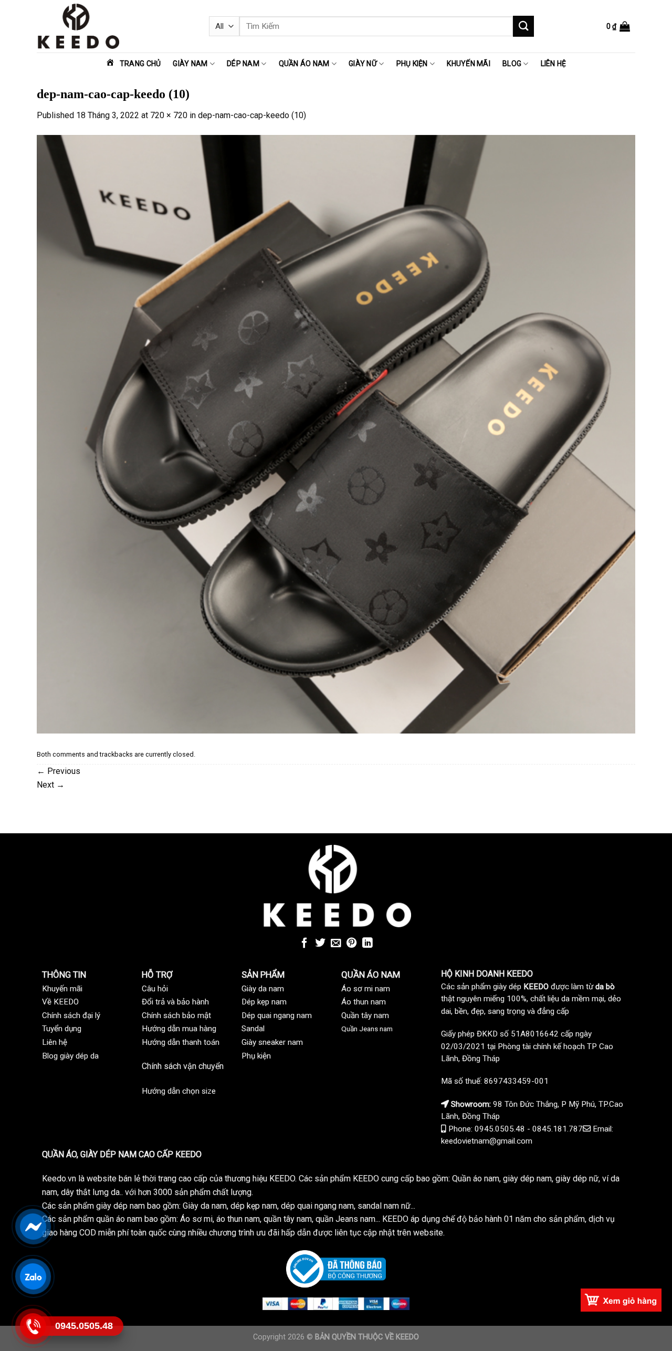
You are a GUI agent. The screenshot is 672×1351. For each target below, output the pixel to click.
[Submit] (523, 26)
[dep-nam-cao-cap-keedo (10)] (336, 433)
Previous (58, 771)
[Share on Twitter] (320, 943)
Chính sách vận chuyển (183, 1066)
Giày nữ (363, 63)
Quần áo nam (304, 63)
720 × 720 (168, 115)
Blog (511, 63)
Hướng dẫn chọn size (179, 1091)
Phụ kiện (412, 63)
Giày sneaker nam (272, 1042)
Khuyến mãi (468, 63)
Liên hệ (553, 63)
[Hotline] (32, 1326)
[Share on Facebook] (304, 943)
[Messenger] (32, 1226)
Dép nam (243, 63)
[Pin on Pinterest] (351, 943)
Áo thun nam (363, 1002)
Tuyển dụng (61, 1028)
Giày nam (190, 63)
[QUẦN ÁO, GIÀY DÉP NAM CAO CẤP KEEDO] (115, 26)
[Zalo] (32, 1276)
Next (51, 785)
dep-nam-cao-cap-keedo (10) (252, 115)
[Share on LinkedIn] (367, 943)
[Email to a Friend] (336, 943)
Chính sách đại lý (71, 1015)
